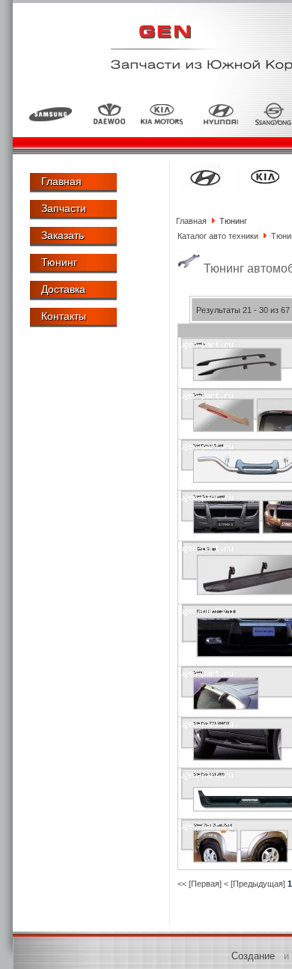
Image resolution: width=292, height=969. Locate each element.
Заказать (62, 235)
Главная (61, 181)
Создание (253, 956)
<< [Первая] (199, 883)
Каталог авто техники (217, 235)
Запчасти (63, 208)
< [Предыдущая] (254, 883)
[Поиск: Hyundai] (205, 188)
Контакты (63, 316)
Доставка (63, 289)
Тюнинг (59, 262)
